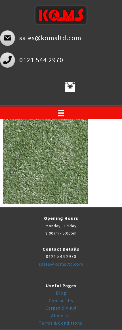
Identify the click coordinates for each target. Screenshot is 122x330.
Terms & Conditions (61, 323)
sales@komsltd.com (61, 264)
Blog (61, 293)
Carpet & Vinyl (61, 308)
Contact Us (61, 300)
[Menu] (61, 113)
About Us (61, 315)
